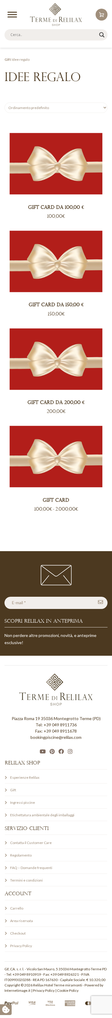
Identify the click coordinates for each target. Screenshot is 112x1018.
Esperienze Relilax (24, 777)
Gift (7, 59)
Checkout (18, 933)
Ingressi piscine (22, 802)
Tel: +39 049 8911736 (56, 724)
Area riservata (21, 920)
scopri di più (55, 163)
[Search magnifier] (102, 35)
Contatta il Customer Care (31, 842)
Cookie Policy (68, 990)
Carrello (16, 908)
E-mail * (19, 602)
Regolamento (21, 855)
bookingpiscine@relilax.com (56, 737)
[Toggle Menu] (12, 14)
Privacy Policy (21, 946)
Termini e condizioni (26, 880)
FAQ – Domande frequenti (31, 867)
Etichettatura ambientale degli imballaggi (42, 815)
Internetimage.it (17, 990)
